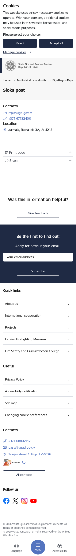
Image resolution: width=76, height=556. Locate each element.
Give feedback (38, 213)
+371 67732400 (19, 118)
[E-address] (11, 462)
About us (11, 304)
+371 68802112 (19, 441)
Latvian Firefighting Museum (25, 339)
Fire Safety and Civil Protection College (32, 351)
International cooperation (23, 316)
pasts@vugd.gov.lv (21, 447)
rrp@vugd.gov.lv (20, 113)
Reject (20, 43)
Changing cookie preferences (26, 415)
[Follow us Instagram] (24, 501)
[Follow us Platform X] (15, 501)
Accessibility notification (21, 391)
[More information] (23, 462)
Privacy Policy (14, 379)
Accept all (56, 43)
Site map (11, 403)
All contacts (24, 475)
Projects (10, 327)
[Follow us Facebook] (6, 501)
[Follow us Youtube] (33, 500)
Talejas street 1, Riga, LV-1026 (29, 454)
